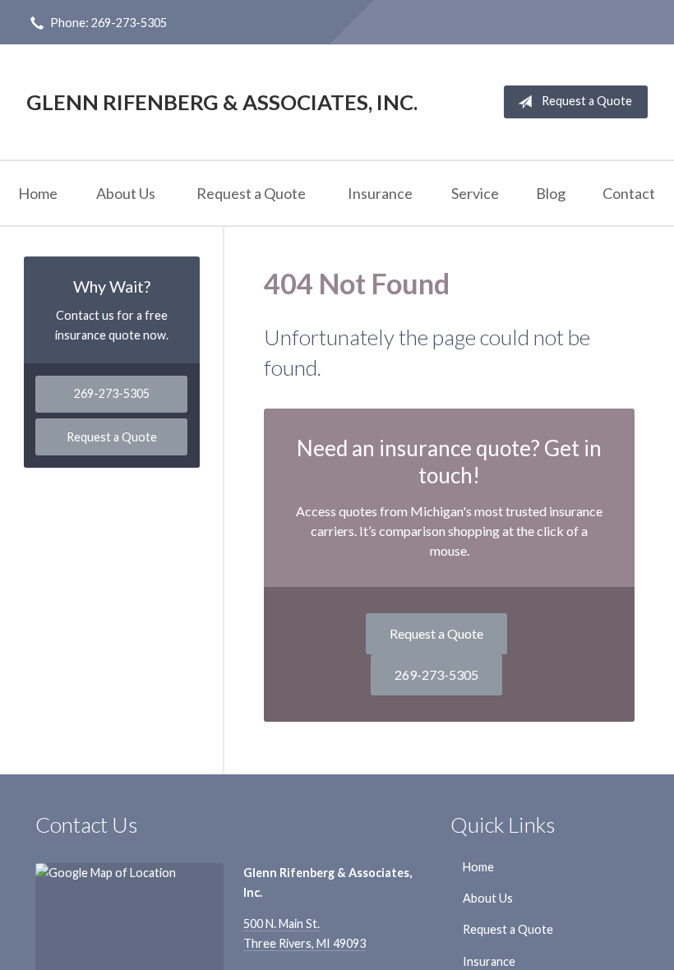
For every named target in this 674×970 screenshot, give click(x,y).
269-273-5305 (436, 674)
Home (38, 193)
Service (475, 193)
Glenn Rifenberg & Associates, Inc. (222, 102)
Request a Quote (587, 101)
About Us (125, 193)
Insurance (380, 193)
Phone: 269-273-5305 (108, 23)
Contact (628, 193)
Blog (551, 193)
